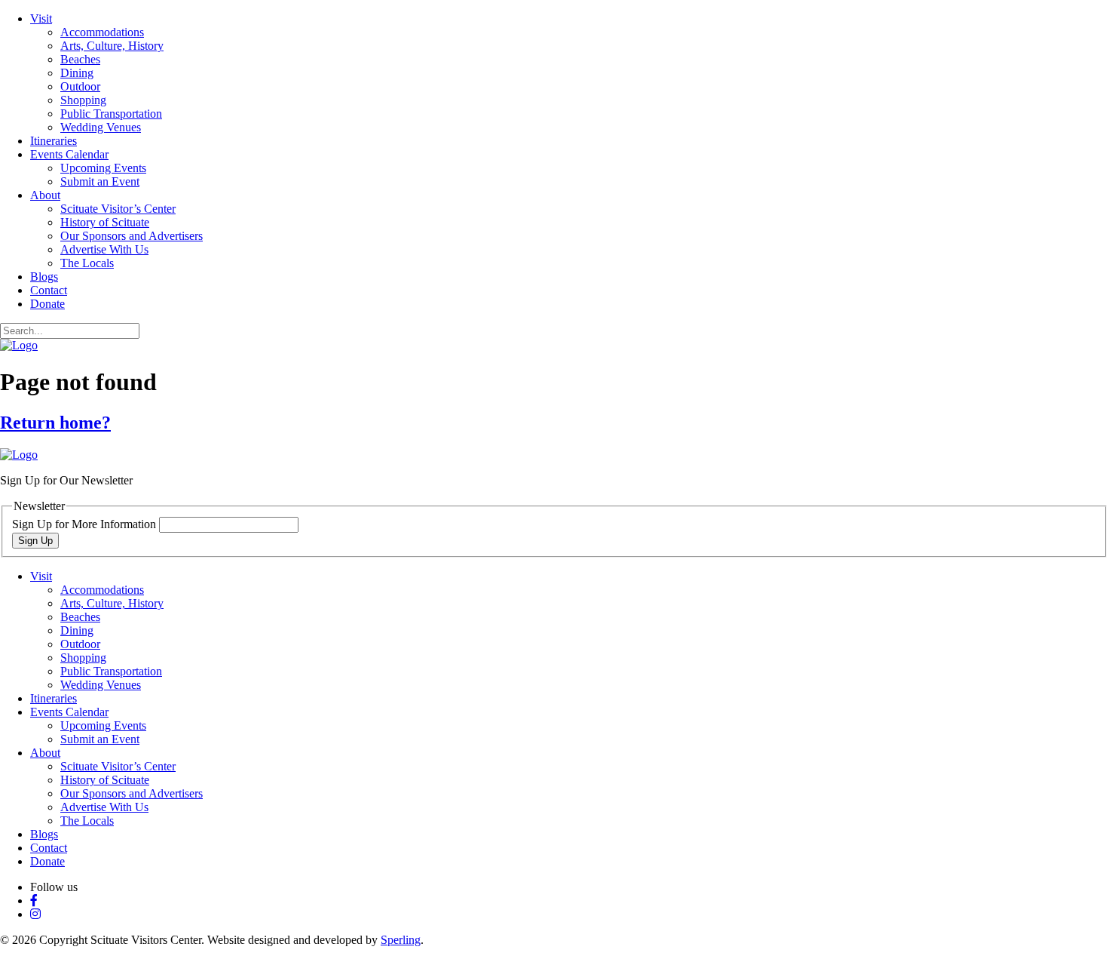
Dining (76, 72)
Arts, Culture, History (112, 45)
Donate (47, 303)
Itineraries (53, 140)
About (45, 195)
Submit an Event (99, 181)
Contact (48, 290)
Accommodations (102, 32)
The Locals (87, 263)
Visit (41, 18)
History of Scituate (104, 222)
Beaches (80, 59)
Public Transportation (111, 113)
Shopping (83, 100)
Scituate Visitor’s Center (118, 208)
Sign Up (35, 540)
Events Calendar (69, 154)
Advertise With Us (104, 249)
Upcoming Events (103, 167)
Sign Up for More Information (85, 524)
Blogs (44, 276)
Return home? (55, 422)
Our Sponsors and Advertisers (131, 235)
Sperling (401, 939)
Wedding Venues (100, 127)
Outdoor (80, 86)
